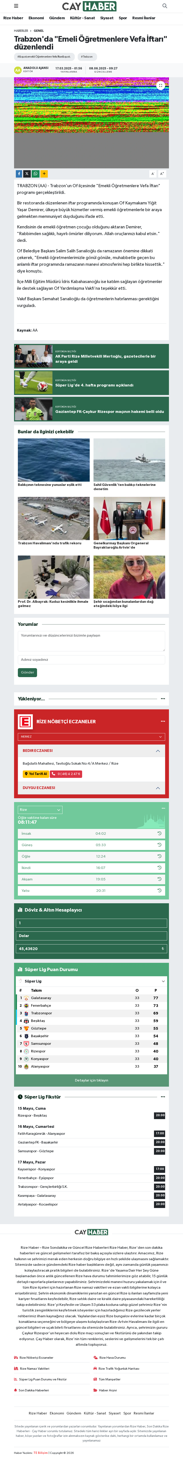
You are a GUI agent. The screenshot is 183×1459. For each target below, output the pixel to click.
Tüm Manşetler (110, 1379)
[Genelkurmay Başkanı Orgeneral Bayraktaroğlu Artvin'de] (129, 518)
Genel (39, 30)
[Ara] (164, 6)
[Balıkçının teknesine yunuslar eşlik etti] (54, 460)
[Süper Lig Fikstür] (163, 1097)
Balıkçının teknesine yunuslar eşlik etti (49, 485)
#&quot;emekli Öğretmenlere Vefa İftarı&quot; (43, 56)
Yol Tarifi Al (38, 774)
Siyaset (107, 18)
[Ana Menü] (16, 6)
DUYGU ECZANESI (39, 788)
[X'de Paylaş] (27, 174)
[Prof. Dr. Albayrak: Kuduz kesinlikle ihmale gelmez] (54, 577)
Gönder (27, 672)
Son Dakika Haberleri (34, 1390)
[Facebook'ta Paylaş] (19, 174)
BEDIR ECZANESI (38, 751)
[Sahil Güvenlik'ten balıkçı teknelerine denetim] (129, 460)
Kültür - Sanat (82, 18)
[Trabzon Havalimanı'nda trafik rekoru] (54, 518)
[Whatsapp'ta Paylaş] (36, 174)
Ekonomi (36, 18)
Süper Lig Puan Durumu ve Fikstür (43, 1379)
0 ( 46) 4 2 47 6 (68, 774)
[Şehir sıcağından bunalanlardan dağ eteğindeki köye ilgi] (129, 577)
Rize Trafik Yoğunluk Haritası (119, 1368)
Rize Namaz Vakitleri (34, 1368)
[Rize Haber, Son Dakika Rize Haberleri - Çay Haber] (89, 6)
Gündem (57, 18)
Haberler (21, 30)
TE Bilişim (40, 1453)
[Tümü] (163, 699)
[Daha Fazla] (44, 174)
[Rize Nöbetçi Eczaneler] (163, 721)
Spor (123, 18)
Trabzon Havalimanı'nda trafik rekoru (49, 543)
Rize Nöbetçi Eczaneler (36, 1357)
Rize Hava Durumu (113, 1357)
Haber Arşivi (108, 1390)
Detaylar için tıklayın (91, 1080)
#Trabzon (87, 56)
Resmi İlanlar (143, 18)
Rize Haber (13, 18)
